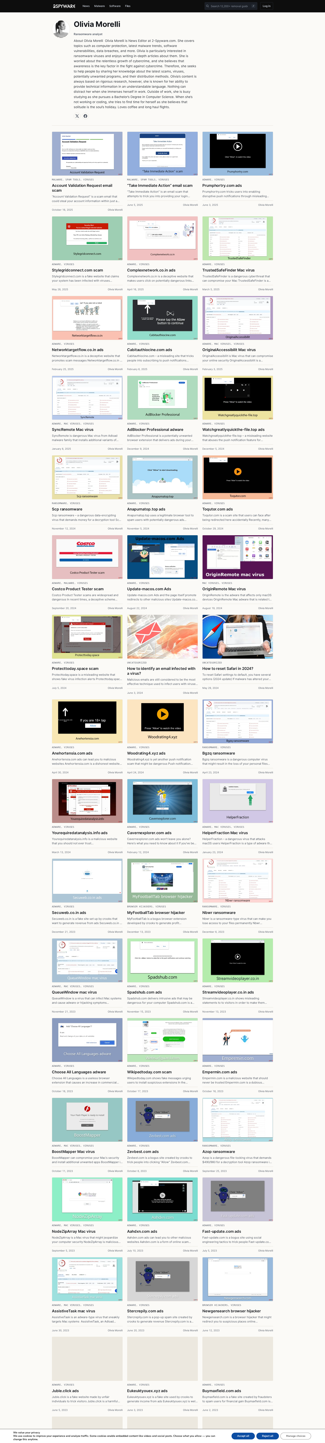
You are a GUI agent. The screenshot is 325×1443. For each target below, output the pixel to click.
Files (128, 6)
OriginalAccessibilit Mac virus (229, 350)
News (86, 6)
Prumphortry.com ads (222, 185)
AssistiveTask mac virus (73, 1311)
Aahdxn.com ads (142, 1231)
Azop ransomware (218, 1151)
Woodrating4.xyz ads (146, 753)
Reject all (267, 1436)
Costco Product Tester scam (77, 589)
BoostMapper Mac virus (73, 1151)
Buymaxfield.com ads (221, 1391)
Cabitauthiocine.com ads (149, 350)
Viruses (88, 179)
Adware (206, 179)
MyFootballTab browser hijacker (156, 912)
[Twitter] (77, 116)
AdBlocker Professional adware (155, 429)
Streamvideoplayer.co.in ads (228, 992)
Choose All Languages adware (79, 1072)
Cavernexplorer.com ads (149, 833)
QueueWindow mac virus (74, 992)
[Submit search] (207, 6)
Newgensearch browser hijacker (231, 1311)
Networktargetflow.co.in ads (77, 350)
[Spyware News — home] (64, 6)
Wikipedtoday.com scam (149, 1072)
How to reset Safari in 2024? (227, 668)
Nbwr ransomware (219, 912)
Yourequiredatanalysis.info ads (80, 833)
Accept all (243, 1436)
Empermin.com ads (219, 1072)
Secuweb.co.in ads (69, 912)
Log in (267, 6)
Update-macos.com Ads (149, 589)
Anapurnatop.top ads (146, 509)
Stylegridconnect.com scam (77, 270)
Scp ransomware (67, 509)
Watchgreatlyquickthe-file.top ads (233, 429)
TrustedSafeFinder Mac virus (228, 270)
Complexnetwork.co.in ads (151, 270)
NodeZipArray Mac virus (74, 1231)
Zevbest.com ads (143, 1151)
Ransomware (59, 503)
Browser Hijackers (140, 906)
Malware (99, 6)
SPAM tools (72, 179)
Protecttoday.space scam (75, 668)
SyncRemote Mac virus (72, 429)
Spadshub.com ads (144, 992)
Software (114, 6)
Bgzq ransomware (218, 753)
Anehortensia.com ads (72, 753)
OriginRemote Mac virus (224, 589)
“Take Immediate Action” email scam (160, 185)
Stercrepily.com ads (145, 1311)
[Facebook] (85, 116)
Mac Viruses (222, 344)
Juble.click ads (65, 1391)
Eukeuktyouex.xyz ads (147, 1391)
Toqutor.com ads (217, 509)
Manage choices (295, 1436)
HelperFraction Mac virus (225, 833)
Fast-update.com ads (221, 1231)
